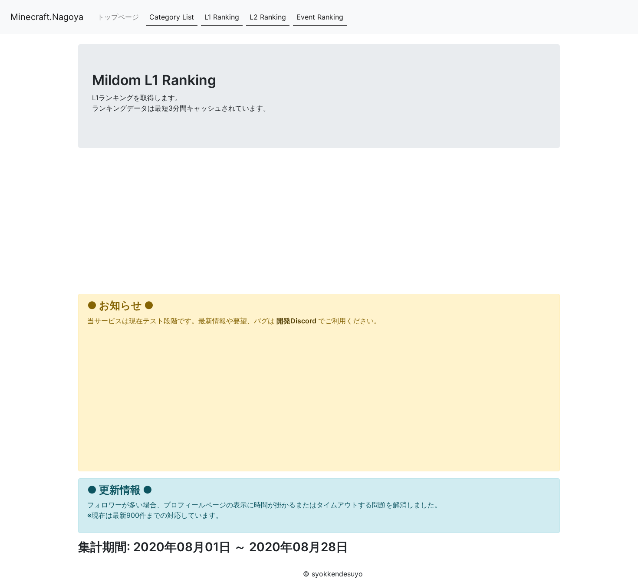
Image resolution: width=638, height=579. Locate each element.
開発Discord (296, 320)
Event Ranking (319, 17)
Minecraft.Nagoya (46, 17)
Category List (171, 17)
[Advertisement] (319, 222)
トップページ (118, 17)
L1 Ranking (221, 17)
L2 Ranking (268, 17)
